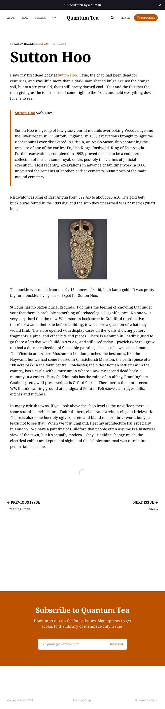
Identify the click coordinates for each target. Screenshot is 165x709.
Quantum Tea (83, 17)
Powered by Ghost (146, 700)
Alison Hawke (24, 43)
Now (25, 17)
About (11, 17)
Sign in (125, 17)
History (43, 43)
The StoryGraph (82, 700)
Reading (40, 17)
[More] (54, 18)
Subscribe (148, 17)
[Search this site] (112, 18)
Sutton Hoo (67, 75)
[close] (160, 5)
